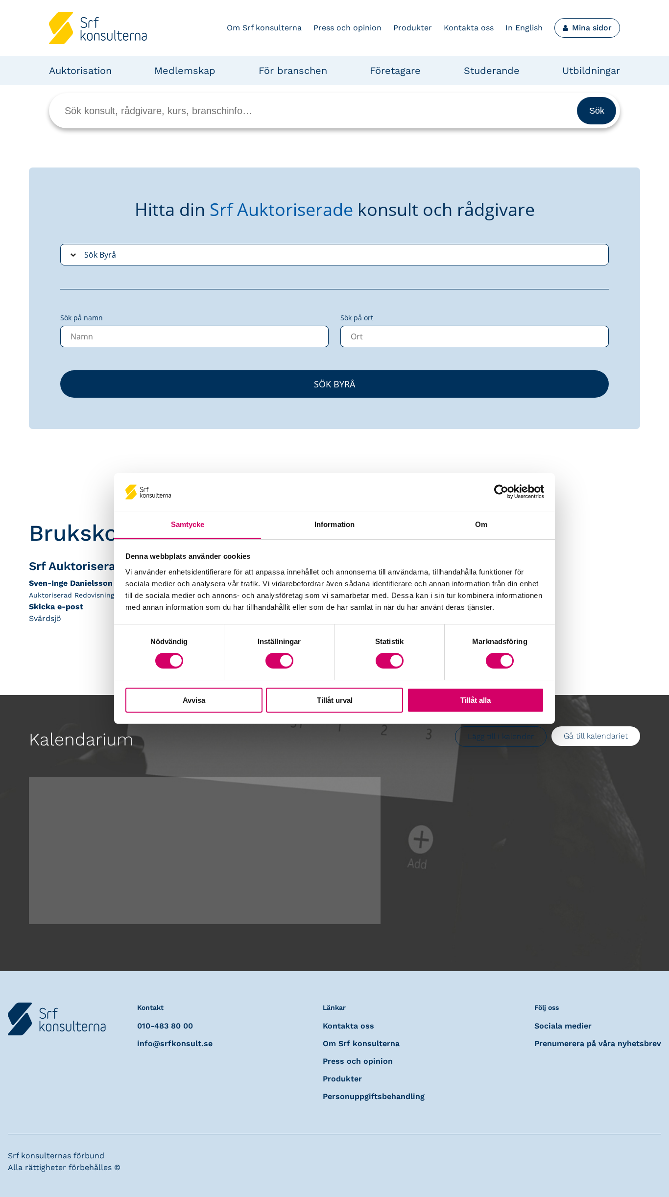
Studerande (492, 70)
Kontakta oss (469, 27)
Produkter (412, 27)
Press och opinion (347, 27)
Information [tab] (334, 524)
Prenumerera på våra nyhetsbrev (597, 1043)
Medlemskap (184, 70)
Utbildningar (591, 70)
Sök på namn (81, 317)
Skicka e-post (56, 606)
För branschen (293, 70)
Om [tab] (481, 524)
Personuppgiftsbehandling (374, 1096)
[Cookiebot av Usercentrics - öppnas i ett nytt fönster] (501, 491)
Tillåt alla (475, 700)
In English (524, 27)
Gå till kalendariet (596, 736)
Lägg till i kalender (501, 736)
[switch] (279, 661)
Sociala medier (563, 1025)
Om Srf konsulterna (264, 27)
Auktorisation (80, 70)
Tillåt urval (335, 700)
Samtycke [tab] (188, 524)
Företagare (395, 70)
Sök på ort (356, 317)
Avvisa (194, 700)
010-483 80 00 (165, 1025)
